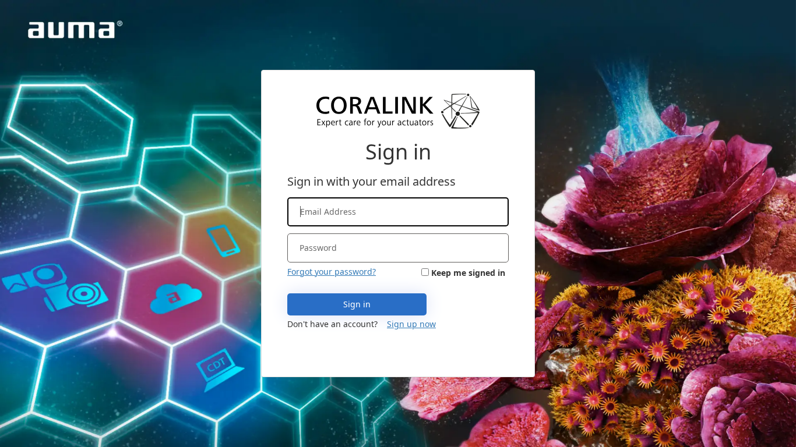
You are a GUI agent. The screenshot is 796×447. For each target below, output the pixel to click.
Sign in (357, 304)
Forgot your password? (331, 271)
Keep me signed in (468, 272)
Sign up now (411, 323)
